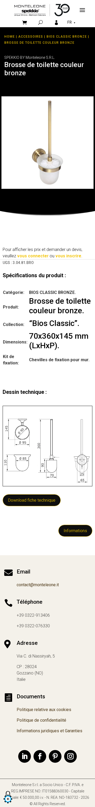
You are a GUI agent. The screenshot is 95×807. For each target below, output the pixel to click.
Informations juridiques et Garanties (49, 730)
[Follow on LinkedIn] (24, 756)
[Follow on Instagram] (70, 756)
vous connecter (33, 255)
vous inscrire (68, 255)
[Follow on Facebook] (40, 756)
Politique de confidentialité (41, 720)
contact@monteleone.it (38, 584)
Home (9, 36)
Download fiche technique (31, 500)
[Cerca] (40, 22)
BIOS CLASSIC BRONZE (66, 36)
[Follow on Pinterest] (55, 756)
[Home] (42, 10)
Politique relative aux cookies (44, 709)
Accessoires (30, 36)
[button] (8, 803)
